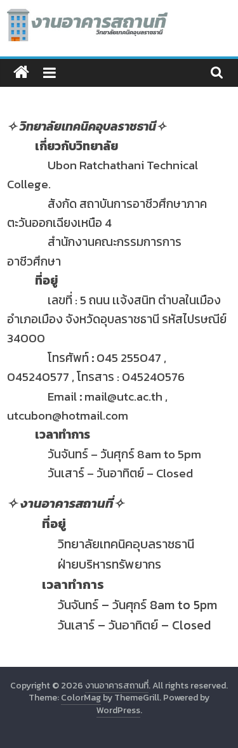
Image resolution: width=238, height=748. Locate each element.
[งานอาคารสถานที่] (21, 73)
